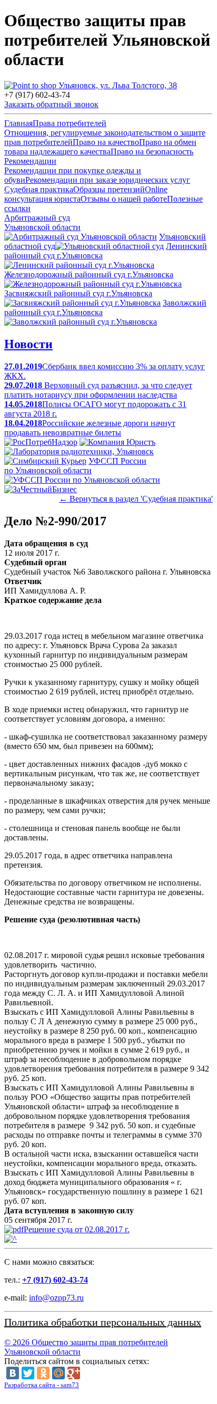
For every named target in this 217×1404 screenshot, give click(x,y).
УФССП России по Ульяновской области (75, 465)
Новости (28, 344)
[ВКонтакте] (12, 1373)
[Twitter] (28, 1373)
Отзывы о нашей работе (124, 198)
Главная (18, 123)
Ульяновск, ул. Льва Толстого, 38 (116, 85)
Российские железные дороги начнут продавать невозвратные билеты (89, 428)
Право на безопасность (152, 151)
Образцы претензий (109, 189)
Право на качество (106, 142)
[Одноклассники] (43, 1373)
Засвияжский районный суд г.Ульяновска (78, 293)
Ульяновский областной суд (105, 241)
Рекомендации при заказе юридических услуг (107, 179)
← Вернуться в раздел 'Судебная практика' (136, 498)
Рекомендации (30, 161)
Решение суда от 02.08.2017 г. (77, 1229)
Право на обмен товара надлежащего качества (100, 147)
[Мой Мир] (58, 1373)
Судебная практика (38, 189)
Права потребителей (69, 123)
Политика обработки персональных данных (102, 1322)
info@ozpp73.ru (56, 1297)
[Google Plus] (73, 1373)
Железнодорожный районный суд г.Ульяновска (88, 274)
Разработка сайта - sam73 (41, 1385)
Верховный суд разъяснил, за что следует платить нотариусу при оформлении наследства (98, 390)
